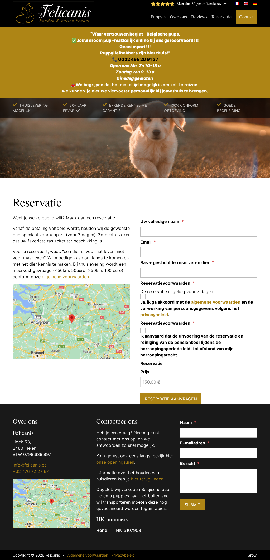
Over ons (178, 16)
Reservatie (221, 16)
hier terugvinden (147, 479)
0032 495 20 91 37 (138, 59)
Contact (246, 16)
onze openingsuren (115, 462)
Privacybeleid (123, 555)
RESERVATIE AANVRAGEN (171, 399)
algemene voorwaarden (65, 276)
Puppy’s (158, 16)
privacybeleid (154, 314)
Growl (252, 555)
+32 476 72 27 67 (31, 471)
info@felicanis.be (30, 465)
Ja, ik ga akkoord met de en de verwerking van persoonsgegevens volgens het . (196, 308)
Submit (192, 504)
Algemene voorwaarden (87, 555)
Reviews (199, 16)
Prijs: (145, 371)
